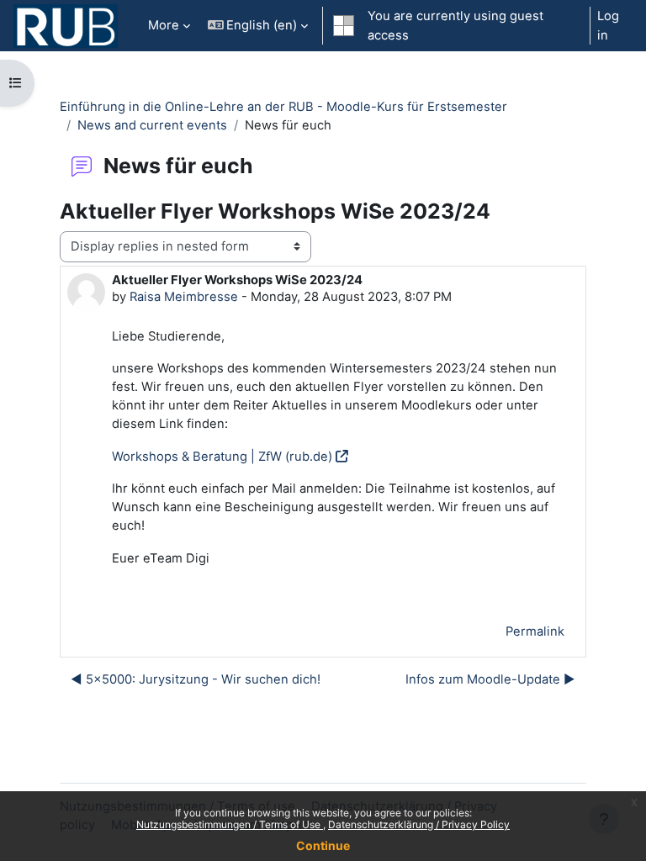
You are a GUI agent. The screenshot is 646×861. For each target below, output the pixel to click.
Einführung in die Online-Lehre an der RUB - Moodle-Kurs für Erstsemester (283, 106)
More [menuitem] (163, 25)
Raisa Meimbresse (184, 296)
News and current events (152, 125)
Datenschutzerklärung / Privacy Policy (419, 824)
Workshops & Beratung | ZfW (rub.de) (222, 456)
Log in (608, 25)
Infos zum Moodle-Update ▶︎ (490, 679)
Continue (323, 845)
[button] (258, 25)
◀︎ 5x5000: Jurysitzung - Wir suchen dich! (195, 679)
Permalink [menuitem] (535, 631)
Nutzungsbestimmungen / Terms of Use (229, 824)
